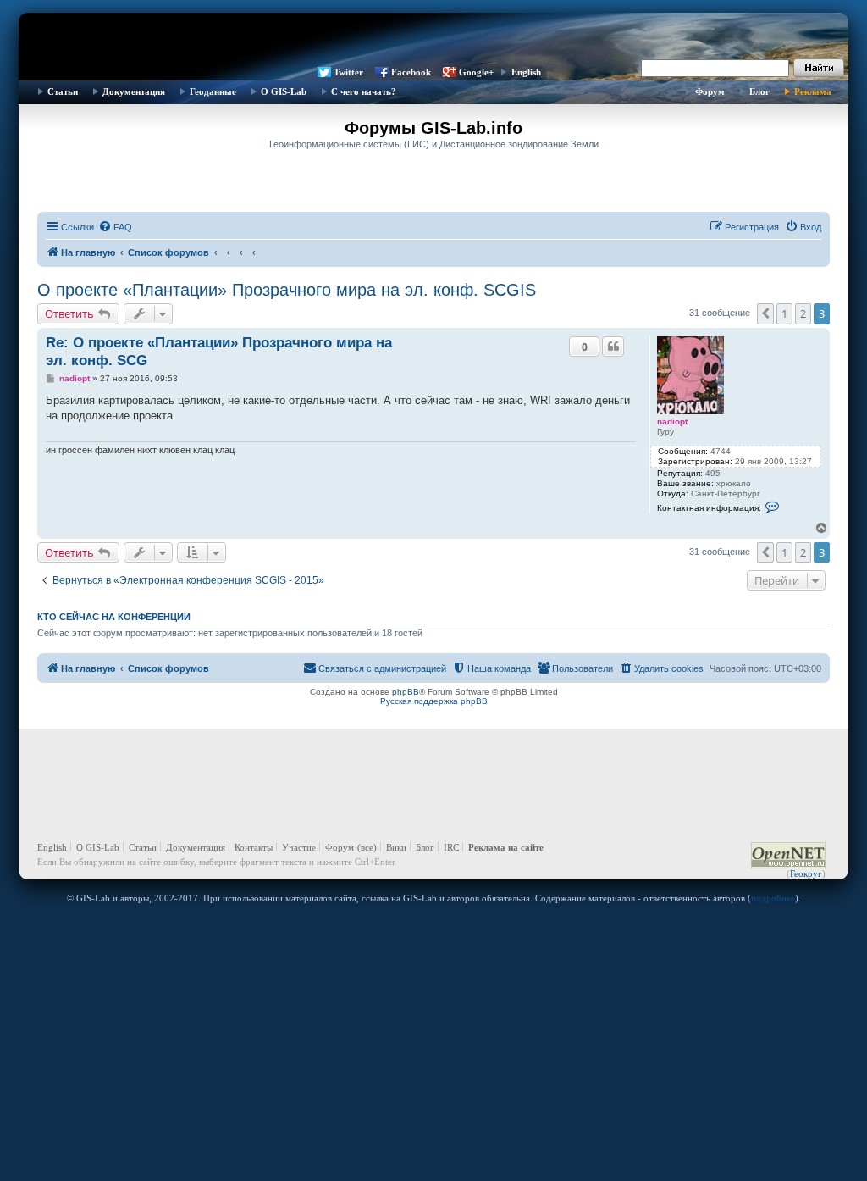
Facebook (411, 72)
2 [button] (803, 313)
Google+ (476, 72)
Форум (710, 91)
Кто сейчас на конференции (114, 617)
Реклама (812, 91)
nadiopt (672, 421)
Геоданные (213, 91)
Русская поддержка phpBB (434, 701)
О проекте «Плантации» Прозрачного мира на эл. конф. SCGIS (286, 289)
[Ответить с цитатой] (613, 346)
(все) (367, 847)
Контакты (254, 847)
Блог (759, 91)
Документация (133, 91)
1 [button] (784, 313)
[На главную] (433, 38)
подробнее (773, 898)
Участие (299, 847)
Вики (396, 847)
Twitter (348, 72)
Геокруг (806, 873)
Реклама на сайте (506, 847)
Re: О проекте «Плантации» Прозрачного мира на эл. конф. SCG (219, 352)
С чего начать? (363, 91)
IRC (451, 847)
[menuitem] (115, 227)
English (526, 72)
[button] (765, 313)
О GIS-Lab (283, 91)
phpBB (405, 691)
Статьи (62, 91)
